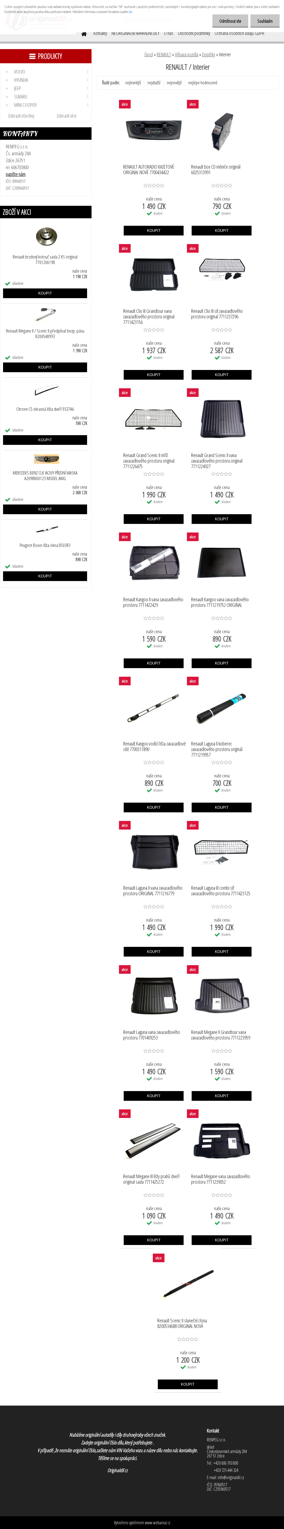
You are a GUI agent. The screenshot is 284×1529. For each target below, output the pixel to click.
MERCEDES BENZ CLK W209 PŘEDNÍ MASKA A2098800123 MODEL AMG (45, 475)
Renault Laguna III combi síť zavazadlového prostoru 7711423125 (220, 891)
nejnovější (174, 83)
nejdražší (154, 83)
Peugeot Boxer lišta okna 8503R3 (45, 545)
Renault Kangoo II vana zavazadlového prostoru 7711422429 (153, 602)
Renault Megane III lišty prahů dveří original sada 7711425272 (151, 1179)
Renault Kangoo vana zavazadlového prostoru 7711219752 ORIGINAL (220, 602)
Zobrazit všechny (21, 115)
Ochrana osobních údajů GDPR (239, 33)
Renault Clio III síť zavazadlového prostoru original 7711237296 (217, 314)
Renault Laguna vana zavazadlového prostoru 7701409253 (151, 1035)
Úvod (148, 54)
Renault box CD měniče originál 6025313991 (215, 170)
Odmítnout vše (230, 21)
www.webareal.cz (157, 1523)
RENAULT (164, 54)
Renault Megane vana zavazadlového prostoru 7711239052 (220, 1179)
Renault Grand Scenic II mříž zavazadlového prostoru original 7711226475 (148, 459)
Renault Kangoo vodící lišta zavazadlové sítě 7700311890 (154, 746)
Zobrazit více (67, 115)
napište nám (16, 174)
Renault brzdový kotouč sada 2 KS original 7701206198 (45, 259)
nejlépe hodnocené (202, 83)
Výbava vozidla (186, 54)
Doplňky (208, 54)
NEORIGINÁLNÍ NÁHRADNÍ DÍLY (135, 33)
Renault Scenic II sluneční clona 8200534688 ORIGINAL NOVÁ (182, 1323)
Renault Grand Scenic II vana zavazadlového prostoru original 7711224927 (216, 459)
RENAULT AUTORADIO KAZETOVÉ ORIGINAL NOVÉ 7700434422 (148, 170)
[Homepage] (80, 33)
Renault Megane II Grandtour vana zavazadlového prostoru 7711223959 (220, 1035)
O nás (168, 33)
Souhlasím (265, 21)
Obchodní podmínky (194, 33)
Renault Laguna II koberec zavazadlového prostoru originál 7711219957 (216, 748)
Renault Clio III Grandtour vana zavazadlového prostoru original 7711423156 (148, 315)
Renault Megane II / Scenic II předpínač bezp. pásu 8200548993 (45, 333)
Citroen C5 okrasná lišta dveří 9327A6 (45, 409)
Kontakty (100, 33)
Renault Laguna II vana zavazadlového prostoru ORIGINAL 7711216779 (152, 891)
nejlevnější (133, 83)
